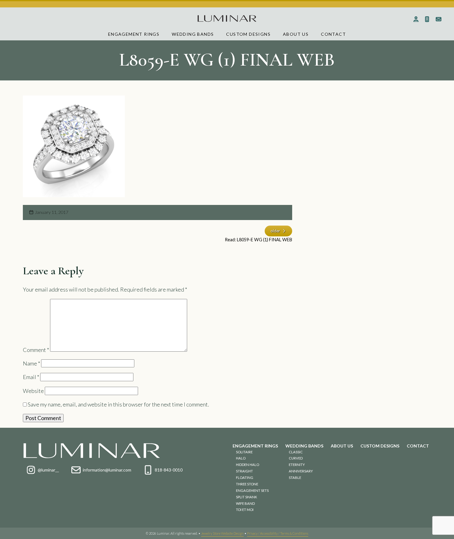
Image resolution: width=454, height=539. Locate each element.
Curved (296, 458)
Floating (244, 478)
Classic (296, 452)
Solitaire (244, 452)
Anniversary (301, 471)
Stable (295, 478)
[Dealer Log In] (416, 19)
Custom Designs (248, 34)
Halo (241, 458)
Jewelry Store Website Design (222, 533)
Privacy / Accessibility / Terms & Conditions (277, 533)
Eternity (297, 465)
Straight (244, 471)
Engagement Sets (252, 490)
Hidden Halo (247, 465)
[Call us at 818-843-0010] (427, 19)
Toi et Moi (245, 510)
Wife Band (245, 503)
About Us (296, 34)
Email (31, 377)
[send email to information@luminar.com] (438, 19)
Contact (333, 34)
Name (31, 363)
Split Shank (246, 497)
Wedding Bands (193, 34)
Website (33, 390)
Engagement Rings (133, 34)
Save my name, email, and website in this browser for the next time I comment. (118, 404)
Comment (36, 349)
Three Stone (247, 484)
